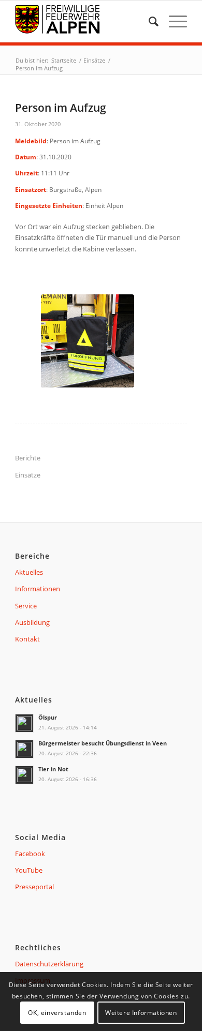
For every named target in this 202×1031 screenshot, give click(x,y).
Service (26, 605)
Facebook (30, 853)
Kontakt (27, 639)
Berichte (27, 457)
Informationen (37, 588)
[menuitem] (148, 21)
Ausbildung (32, 622)
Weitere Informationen (141, 1012)
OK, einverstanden (57, 1012)
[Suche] (148, 21)
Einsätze (27, 475)
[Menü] (172, 21)
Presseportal (34, 886)
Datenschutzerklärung (49, 963)
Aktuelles (29, 572)
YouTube (28, 870)
